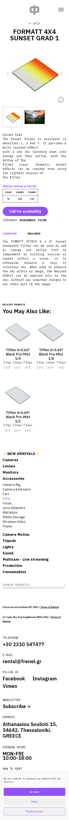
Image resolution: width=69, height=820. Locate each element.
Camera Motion (16, 534)
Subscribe (15, 706)
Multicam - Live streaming (26, 559)
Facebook (14, 678)
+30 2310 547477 (23, 644)
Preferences (34, 811)
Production (12, 565)
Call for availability (25, 211)
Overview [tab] (10, 233)
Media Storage (14, 517)
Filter (7, 499)
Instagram (45, 678)
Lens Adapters (14, 508)
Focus (7, 503)
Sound (8, 553)
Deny (34, 801)
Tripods (9, 541)
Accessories (14, 478)
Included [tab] (34, 233)
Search (61, 585)
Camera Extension (17, 489)
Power (8, 526)
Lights (8, 547)
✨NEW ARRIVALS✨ (21, 454)
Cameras (10, 460)
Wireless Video (14, 522)
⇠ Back (34, 23)
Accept (34, 792)
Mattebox (10, 512)
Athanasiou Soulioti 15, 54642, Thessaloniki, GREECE (30, 730)
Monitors (10, 472)
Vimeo (10, 686)
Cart (6, 494)
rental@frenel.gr (22, 661)
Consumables (14, 572)
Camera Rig (11, 485)
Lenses (9, 466)
